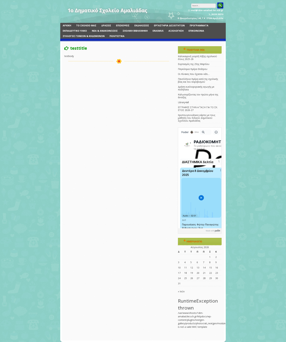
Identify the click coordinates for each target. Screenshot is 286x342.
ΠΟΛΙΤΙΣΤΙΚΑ (117, 36)
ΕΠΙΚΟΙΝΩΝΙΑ (196, 30)
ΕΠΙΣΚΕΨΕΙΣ (122, 25)
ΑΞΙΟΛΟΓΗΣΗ (176, 30)
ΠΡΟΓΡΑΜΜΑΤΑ (199, 25)
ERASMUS (158, 30)
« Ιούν (181, 291)
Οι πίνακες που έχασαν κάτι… (194, 74)
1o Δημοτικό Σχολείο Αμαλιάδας (107, 10)
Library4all (183, 102)
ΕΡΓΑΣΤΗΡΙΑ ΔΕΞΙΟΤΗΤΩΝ (169, 25)
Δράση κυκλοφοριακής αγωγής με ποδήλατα (196, 88)
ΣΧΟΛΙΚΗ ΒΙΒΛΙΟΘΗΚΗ (135, 30)
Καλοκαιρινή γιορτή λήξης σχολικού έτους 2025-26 (197, 58)
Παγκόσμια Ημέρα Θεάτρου (192, 69)
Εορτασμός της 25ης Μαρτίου (193, 64)
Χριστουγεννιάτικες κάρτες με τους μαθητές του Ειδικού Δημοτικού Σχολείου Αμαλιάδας (196, 117)
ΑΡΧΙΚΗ (67, 25)
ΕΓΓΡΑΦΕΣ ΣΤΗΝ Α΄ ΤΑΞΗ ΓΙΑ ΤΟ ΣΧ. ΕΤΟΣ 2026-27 (198, 109)
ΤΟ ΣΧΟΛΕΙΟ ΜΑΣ (86, 25)
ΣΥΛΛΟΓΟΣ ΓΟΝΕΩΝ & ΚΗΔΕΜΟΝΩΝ (84, 36)
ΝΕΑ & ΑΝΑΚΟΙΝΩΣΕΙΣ (105, 30)
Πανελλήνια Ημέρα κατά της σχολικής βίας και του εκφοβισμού (198, 80)
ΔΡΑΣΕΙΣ (106, 25)
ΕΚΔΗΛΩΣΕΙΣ (141, 25)
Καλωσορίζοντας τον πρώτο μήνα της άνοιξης (198, 96)
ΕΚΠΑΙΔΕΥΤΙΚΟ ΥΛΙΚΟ (75, 30)
